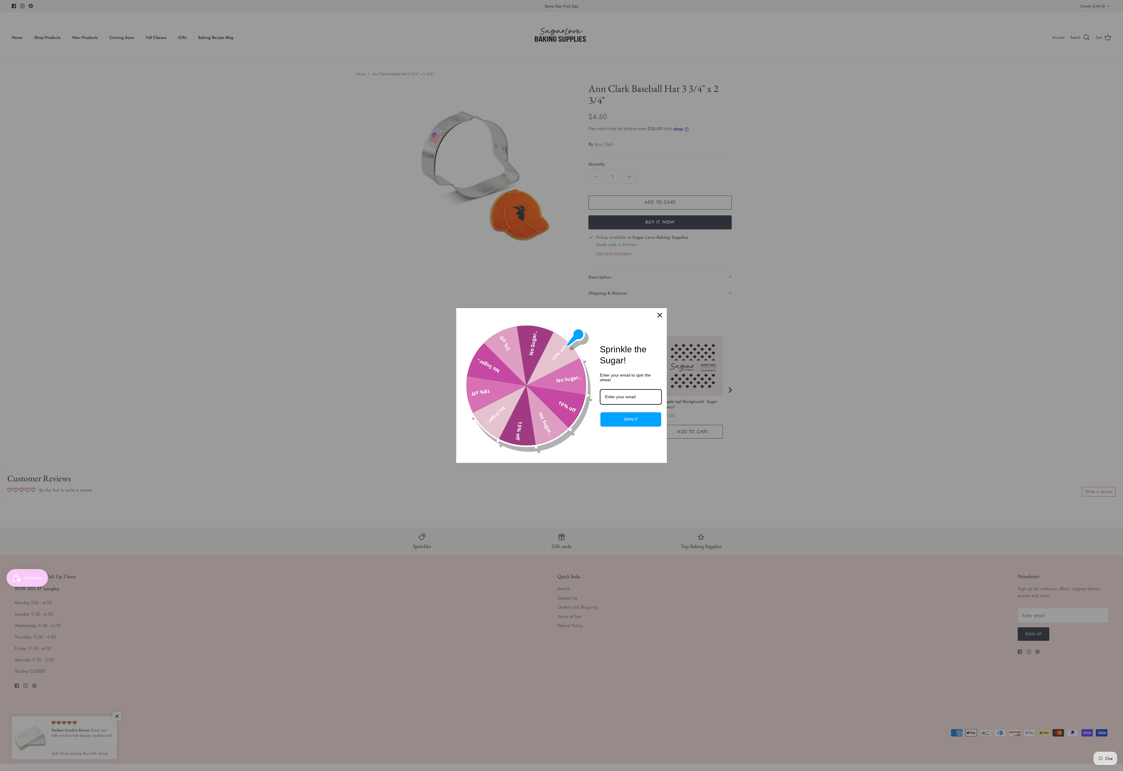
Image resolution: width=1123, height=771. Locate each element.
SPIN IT (631, 419)
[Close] (660, 315)
